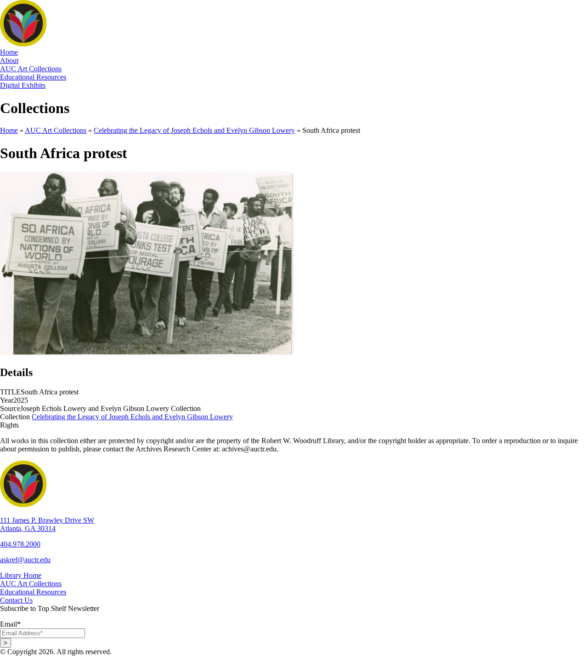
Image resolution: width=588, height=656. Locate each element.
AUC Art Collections (55, 130)
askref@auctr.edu (25, 560)
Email (10, 624)
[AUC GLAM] (106, 44)
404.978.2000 (20, 544)
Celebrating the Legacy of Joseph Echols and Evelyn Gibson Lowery (194, 130)
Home (9, 130)
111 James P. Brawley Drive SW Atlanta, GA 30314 (47, 524)
